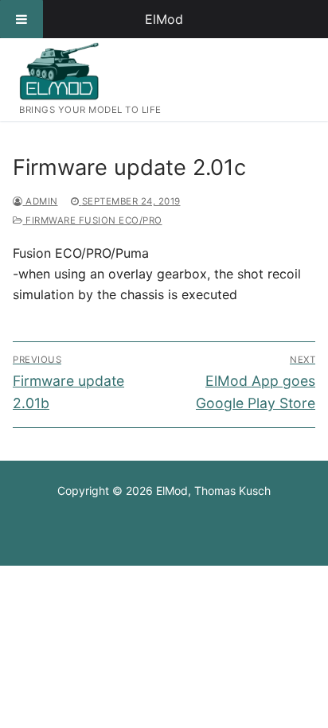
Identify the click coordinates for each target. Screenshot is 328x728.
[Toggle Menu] (21, 19)
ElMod (164, 19)
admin (40, 201)
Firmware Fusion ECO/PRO (92, 220)
